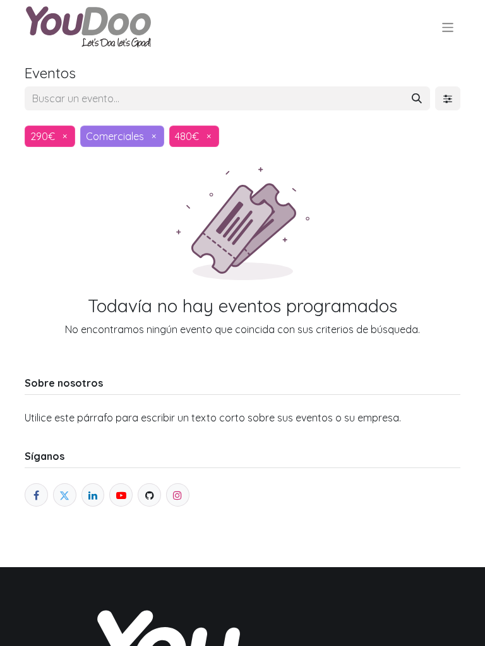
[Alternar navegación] (448, 27)
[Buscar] (417, 98)
